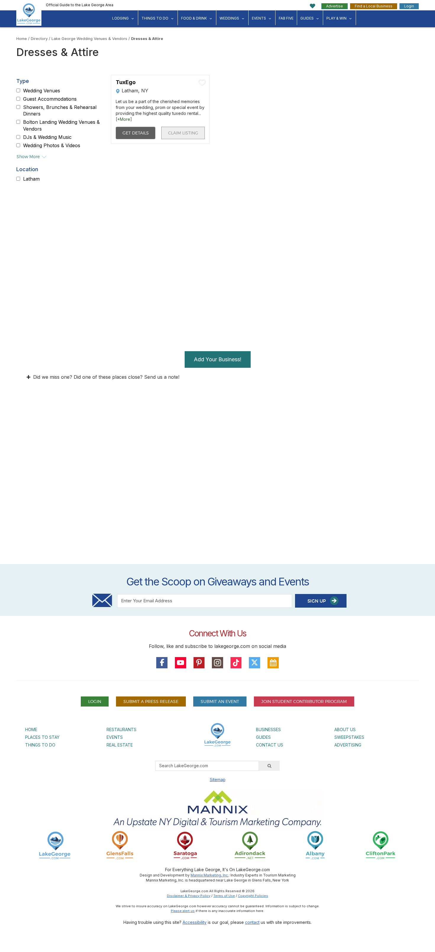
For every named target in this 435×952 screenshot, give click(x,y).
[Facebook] (161, 662)
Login (409, 6)
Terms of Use (224, 896)
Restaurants (121, 729)
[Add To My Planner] (202, 82)
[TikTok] (236, 662)
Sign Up (317, 601)
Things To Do (154, 18)
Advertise (334, 6)
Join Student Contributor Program (304, 701)
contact (252, 922)
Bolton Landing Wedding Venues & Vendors (61, 125)
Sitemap (217, 779)
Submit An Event (220, 701)
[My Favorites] (312, 6)
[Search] (269, 766)
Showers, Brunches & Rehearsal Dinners (59, 110)
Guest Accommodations (50, 99)
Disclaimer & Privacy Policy (188, 896)
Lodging (120, 18)
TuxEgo (126, 82)
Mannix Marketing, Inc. (210, 875)
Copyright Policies (253, 896)
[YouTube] (180, 662)
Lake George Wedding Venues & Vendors (89, 38)
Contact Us (269, 744)
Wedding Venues (41, 91)
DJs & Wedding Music (47, 137)
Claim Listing (183, 132)
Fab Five (286, 18)
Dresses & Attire (147, 38)
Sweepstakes (349, 737)
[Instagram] (217, 662)
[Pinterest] (199, 662)
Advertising (347, 744)
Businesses (268, 729)
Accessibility (195, 922)
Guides (307, 18)
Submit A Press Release (150, 701)
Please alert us (183, 911)
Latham (31, 179)
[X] (254, 662)
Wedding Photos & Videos (51, 145)
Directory (39, 38)
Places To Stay (42, 737)
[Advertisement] (217, 492)
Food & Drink (194, 18)
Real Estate (120, 744)
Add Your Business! (217, 359)
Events (259, 18)
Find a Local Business (373, 6)
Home (21, 38)
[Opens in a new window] (120, 844)
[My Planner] (273, 662)
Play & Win (336, 18)
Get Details (136, 132)
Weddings (229, 18)
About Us (345, 729)
